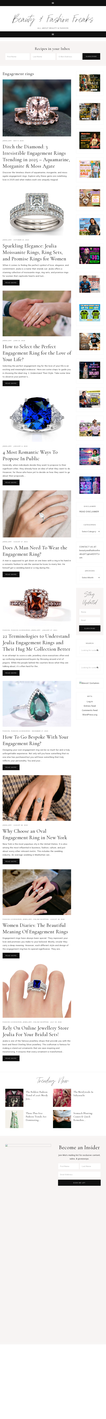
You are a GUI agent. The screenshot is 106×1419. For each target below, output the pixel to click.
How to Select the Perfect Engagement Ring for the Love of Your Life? (37, 352)
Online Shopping (41, 919)
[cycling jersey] (89, 407)
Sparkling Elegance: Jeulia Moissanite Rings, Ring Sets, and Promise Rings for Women (34, 252)
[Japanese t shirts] (89, 119)
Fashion (6, 630)
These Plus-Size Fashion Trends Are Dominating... (36, 1117)
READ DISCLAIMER (89, 511)
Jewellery (7, 141)
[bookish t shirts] (89, 234)
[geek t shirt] (89, 464)
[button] (53, 3)
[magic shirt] (89, 378)
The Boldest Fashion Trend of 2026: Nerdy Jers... (37, 1095)
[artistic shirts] (89, 493)
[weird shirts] (89, 263)
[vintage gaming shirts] (89, 292)
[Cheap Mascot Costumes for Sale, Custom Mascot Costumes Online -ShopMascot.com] (89, 683)
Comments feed (90, 710)
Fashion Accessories (20, 630)
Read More (11, 283)
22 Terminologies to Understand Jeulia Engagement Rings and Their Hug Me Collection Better (36, 642)
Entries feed (90, 706)
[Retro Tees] (89, 148)
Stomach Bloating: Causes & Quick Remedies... (83, 1117)
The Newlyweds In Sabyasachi (83, 1093)
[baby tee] (89, 321)
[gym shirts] (89, 349)
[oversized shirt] (89, 91)
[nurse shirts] (89, 206)
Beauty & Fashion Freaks (53, 21)
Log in (90, 701)
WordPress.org (89, 714)
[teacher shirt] (89, 177)
